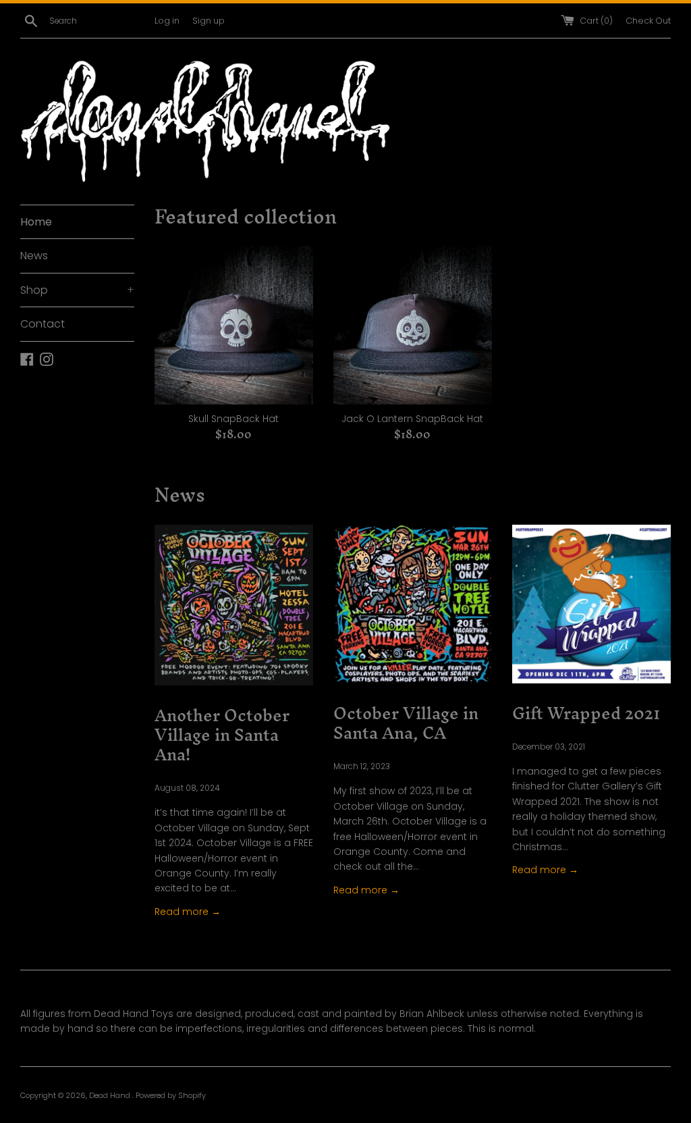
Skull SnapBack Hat (233, 418)
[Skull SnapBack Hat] (234, 325)
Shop (77, 290)
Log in (167, 20)
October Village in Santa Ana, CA (405, 723)
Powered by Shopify (171, 1095)
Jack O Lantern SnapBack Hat (412, 418)
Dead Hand (110, 1095)
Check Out (648, 20)
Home (36, 222)
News (34, 255)
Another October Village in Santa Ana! (222, 735)
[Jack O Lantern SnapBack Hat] (412, 325)
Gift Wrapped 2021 (586, 713)
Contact (42, 324)
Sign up (208, 20)
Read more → (188, 911)
